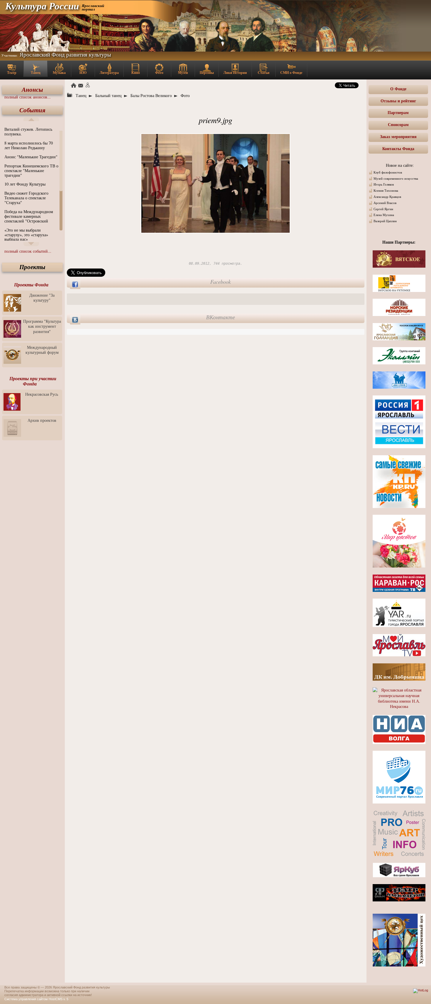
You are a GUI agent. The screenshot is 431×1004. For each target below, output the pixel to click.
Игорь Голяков (384, 184)
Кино (135, 72)
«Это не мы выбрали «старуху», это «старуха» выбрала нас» (26, 234)
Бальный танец (108, 95)
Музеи (183, 72)
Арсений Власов (385, 203)
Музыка (59, 72)
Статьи (263, 72)
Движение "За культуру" (42, 297)
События (32, 110)
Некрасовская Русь (41, 394)
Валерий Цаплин (385, 221)
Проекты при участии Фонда (32, 381)
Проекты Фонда (31, 284)
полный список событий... (27, 251)
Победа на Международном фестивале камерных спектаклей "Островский (28, 216)
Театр (11, 72)
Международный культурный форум (42, 349)
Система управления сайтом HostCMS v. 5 (36, 999)
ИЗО (82, 72)
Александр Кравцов (387, 197)
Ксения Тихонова (386, 190)
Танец (35, 72)
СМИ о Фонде (291, 72)
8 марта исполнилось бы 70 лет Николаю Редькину (28, 145)
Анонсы (32, 89)
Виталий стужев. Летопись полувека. (28, 131)
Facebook (220, 281)
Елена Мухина (384, 215)
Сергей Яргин (383, 209)
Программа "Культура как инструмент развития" (42, 326)
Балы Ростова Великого (151, 95)
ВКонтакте (220, 317)
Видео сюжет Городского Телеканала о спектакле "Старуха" (26, 197)
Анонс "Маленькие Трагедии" (30, 156)
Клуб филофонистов (388, 172)
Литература (109, 72)
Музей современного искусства (396, 178)
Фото (159, 72)
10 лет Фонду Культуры (24, 184)
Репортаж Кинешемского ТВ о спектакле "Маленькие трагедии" (31, 170)
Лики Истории (235, 72)
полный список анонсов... (27, 97)
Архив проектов (42, 420)
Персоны (207, 72)
